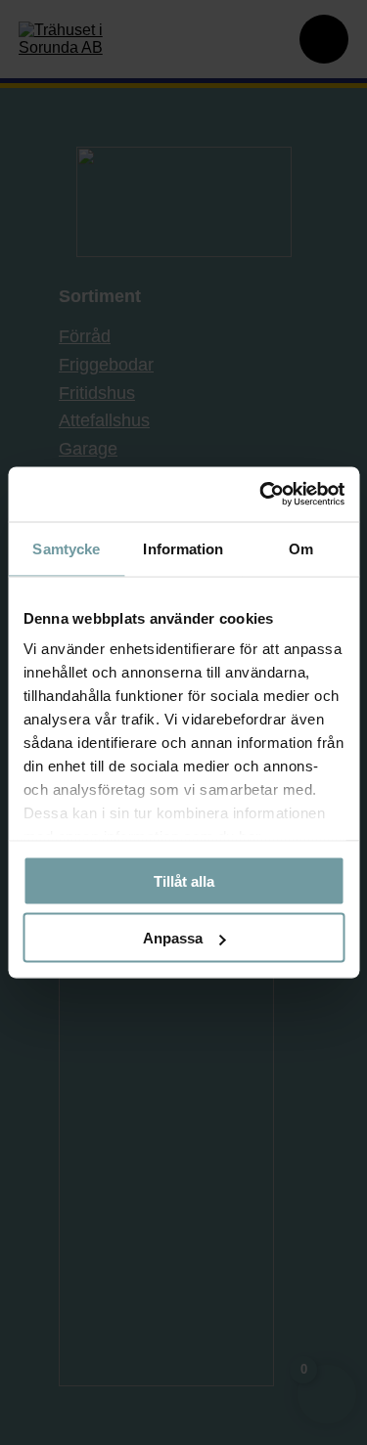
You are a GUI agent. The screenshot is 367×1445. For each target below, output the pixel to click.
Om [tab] (301, 548)
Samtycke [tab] (66, 548)
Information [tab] (183, 548)
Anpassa (173, 938)
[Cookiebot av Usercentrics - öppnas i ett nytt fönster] (261, 494)
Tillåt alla (184, 880)
